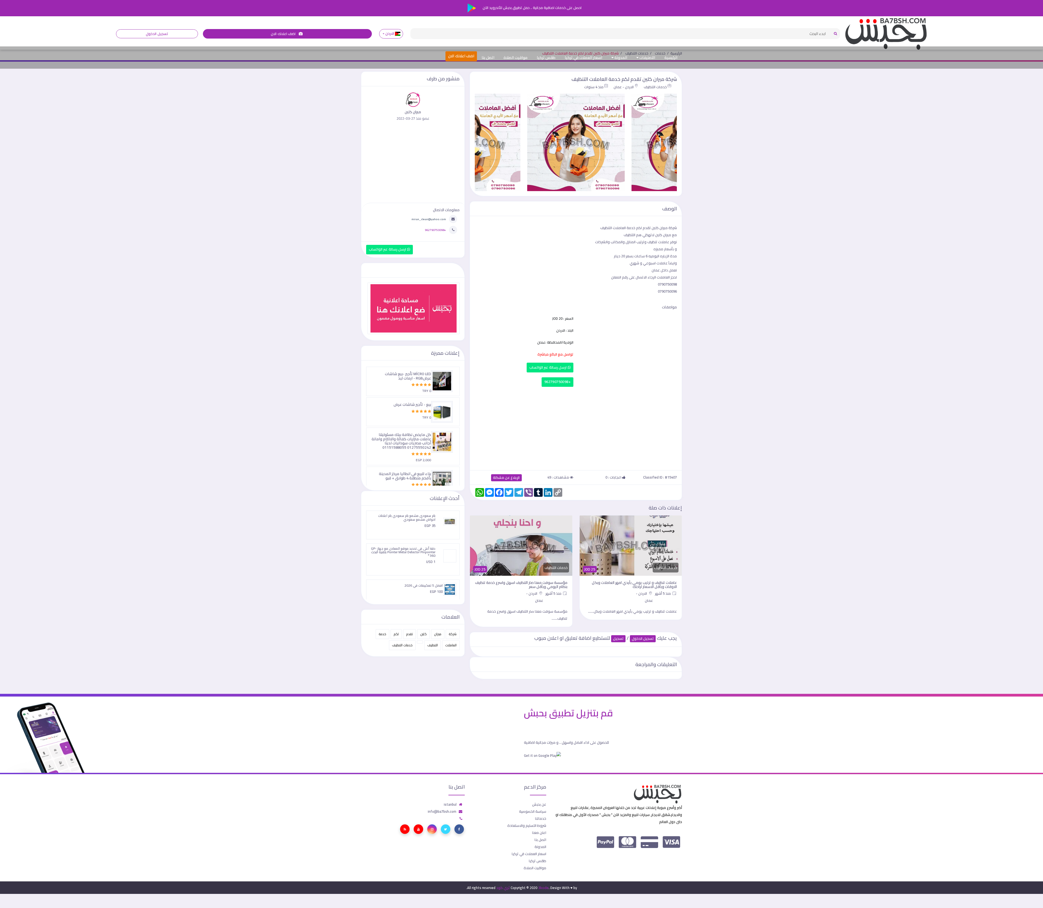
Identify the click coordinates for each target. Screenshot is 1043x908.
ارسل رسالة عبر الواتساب (548, 367)
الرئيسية (670, 57)
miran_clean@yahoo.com (428, 219)
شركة (453, 634)
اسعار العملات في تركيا (583, 57)
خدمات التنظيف (655, 87)
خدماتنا (540, 818)
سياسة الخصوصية (532, 811)
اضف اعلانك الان (283, 33)
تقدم (409, 634)
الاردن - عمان (624, 87)
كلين (423, 634)
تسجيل (618, 638)
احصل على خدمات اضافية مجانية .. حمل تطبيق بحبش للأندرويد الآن (532, 7)
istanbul (450, 804)
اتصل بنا (488, 57)
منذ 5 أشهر (663, 593)
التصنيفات (647, 57)
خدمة (382, 634)
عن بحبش (539, 804)
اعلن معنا (539, 832)
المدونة (620, 57)
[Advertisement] (576, 427)
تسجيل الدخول (157, 33)
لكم (396, 634)
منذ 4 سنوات (594, 87)
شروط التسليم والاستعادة (526, 825)
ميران (437, 634)
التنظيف (432, 645)
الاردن (389, 33)
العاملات (451, 645)
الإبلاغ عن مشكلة (506, 477)
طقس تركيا (546, 57)
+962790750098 (557, 381)
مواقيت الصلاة (515, 57)
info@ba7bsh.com (442, 811)
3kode (543, 887)
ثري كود (503, 887)
